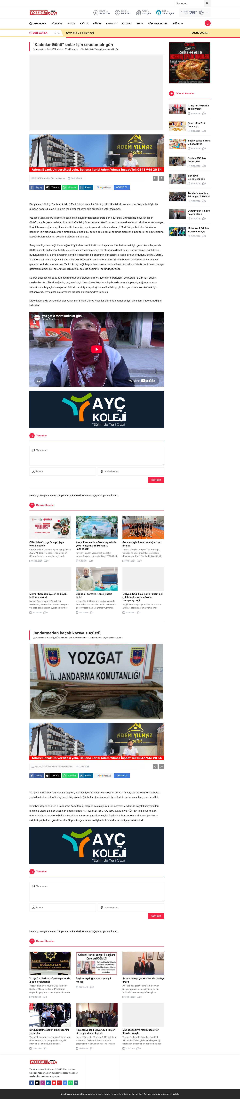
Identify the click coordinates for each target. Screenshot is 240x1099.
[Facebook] (31, 1082)
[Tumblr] (76, 1082)
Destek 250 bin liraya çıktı (197, 160)
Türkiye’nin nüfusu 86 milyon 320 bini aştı (199, 196)
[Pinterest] (59, 1082)
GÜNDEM (51, 49)
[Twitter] (37, 1082)
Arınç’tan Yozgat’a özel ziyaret (198, 107)
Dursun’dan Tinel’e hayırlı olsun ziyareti (199, 214)
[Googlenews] (65, 1082)
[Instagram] (42, 1082)
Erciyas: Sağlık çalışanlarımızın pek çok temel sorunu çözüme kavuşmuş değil (142, 597)
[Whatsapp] (70, 1082)
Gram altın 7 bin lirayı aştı (197, 125)
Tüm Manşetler (71, 49)
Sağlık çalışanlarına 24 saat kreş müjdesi (88, 32)
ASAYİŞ (50, 637)
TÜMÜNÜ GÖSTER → (200, 33)
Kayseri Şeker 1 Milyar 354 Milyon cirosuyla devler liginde (95, 1031)
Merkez (60, 49)
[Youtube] (54, 1082)
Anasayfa (39, 49)
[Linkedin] (48, 1082)
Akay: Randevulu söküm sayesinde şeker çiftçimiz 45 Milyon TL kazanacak (96, 546)
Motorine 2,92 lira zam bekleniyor (198, 230)
